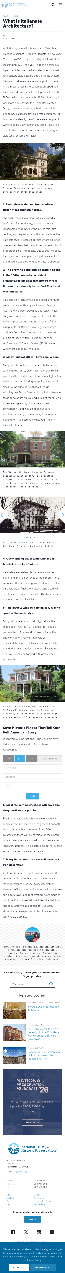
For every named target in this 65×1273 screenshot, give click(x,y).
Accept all (19, 1267)
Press (8, 1204)
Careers (9, 1201)
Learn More (32, 1122)
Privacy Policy (34, 1260)
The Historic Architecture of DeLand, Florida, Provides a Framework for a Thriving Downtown (43, 1034)
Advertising (39, 1198)
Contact (10, 1198)
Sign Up (32, 1219)
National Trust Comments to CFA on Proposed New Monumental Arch (44, 1055)
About (9, 1195)
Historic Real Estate (43, 1201)
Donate (37, 1195)
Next (32, 796)
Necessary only (43, 1267)
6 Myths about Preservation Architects (43, 1008)
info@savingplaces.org (16, 1171)
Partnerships (39, 1204)
